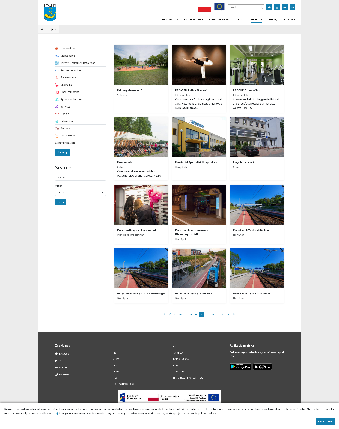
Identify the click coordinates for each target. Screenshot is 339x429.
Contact (289, 19)
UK (292, 7)
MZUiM (175, 365)
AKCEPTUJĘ (325, 421)
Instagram (64, 374)
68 (202, 314)
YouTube (63, 367)
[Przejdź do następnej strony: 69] (228, 314)
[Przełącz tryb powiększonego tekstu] (277, 7)
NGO (115, 378)
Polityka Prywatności (123, 384)
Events (241, 19)
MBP (115, 353)
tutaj (55, 413)
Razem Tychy (178, 371)
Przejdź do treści (47, 2)
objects (256, 19)
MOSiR (116, 371)
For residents (193, 19)
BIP (114, 346)
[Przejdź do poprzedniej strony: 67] (170, 314)
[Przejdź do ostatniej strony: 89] (233, 314)
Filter (60, 202)
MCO (115, 365)
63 (175, 314)
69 (207, 314)
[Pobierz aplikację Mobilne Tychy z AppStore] (262, 366)
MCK (174, 346)
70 (212, 314)
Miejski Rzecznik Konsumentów (187, 378)
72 (223, 314)
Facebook (64, 354)
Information (169, 19)
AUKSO (116, 359)
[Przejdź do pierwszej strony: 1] (164, 314)
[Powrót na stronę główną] (42, 29)
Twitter (63, 360)
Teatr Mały (177, 353)
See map (62, 152)
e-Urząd (273, 19)
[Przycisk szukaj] (261, 7)
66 (191, 314)
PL (284, 7)
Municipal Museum (180, 359)
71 (217, 314)
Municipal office (220, 19)
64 (180, 314)
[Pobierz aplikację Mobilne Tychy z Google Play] (240, 366)
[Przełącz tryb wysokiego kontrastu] (269, 7)
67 (196, 314)
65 (186, 314)
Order (58, 185)
